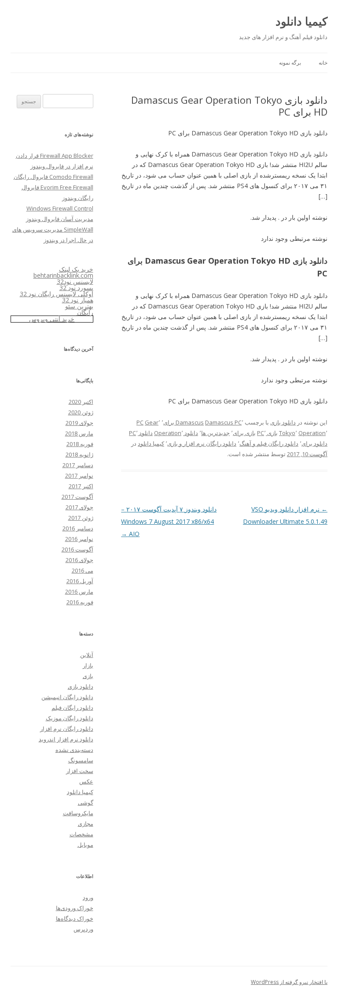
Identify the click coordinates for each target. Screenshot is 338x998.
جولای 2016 (79, 560)
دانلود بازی (283, 422)
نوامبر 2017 (79, 475)
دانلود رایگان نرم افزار (66, 729)
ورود (88, 897)
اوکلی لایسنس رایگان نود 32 (56, 294)
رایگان (85, 312)
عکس (86, 781)
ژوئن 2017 (80, 518)
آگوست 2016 (77, 549)
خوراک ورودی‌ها (74, 908)
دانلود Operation (176, 433)
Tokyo (287, 433)
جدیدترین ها (215, 433)
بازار (88, 665)
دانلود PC (141, 433)
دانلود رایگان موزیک (69, 718)
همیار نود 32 (77, 300)
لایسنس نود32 (75, 281)
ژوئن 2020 (80, 412)
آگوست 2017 (77, 497)
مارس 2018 (79, 433)
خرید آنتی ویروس (51, 319)
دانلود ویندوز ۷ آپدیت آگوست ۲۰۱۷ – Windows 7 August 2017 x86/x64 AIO (169, 521)
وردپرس (83, 929)
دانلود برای (314, 443)
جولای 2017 (79, 507)
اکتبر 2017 (81, 486)
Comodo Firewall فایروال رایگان (53, 177)
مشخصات (81, 834)
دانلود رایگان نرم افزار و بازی (201, 443)
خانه (323, 62)
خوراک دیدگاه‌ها (74, 918)
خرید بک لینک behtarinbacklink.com (63, 272)
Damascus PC (223, 422)
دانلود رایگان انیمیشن (67, 697)
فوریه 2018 (79, 444)
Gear (151, 422)
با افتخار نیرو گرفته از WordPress (289, 982)
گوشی (85, 802)
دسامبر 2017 (77, 465)
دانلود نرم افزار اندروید (66, 739)
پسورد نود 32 (76, 287)
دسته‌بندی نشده (74, 750)
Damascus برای (183, 422)
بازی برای (244, 433)
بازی (88, 676)
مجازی (85, 823)
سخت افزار (79, 771)
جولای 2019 (79, 423)
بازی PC (267, 433)
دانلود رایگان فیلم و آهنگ (268, 443)
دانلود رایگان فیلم (72, 707)
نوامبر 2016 (79, 539)
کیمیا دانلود (301, 21)
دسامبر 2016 (77, 528)
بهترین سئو (79, 306)
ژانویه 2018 (79, 454)
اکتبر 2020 (81, 402)
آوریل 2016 (79, 581)
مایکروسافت (78, 813)
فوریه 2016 (79, 602)
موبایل (85, 845)
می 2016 (82, 570)
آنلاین (86, 655)
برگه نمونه (290, 62)
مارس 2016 (79, 591)
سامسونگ (80, 760)
